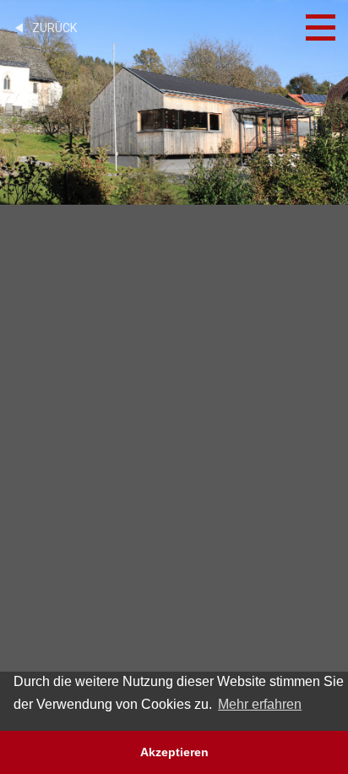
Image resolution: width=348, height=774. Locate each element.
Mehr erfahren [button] (260, 704)
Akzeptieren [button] (174, 752)
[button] (15, 387)
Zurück (52, 28)
